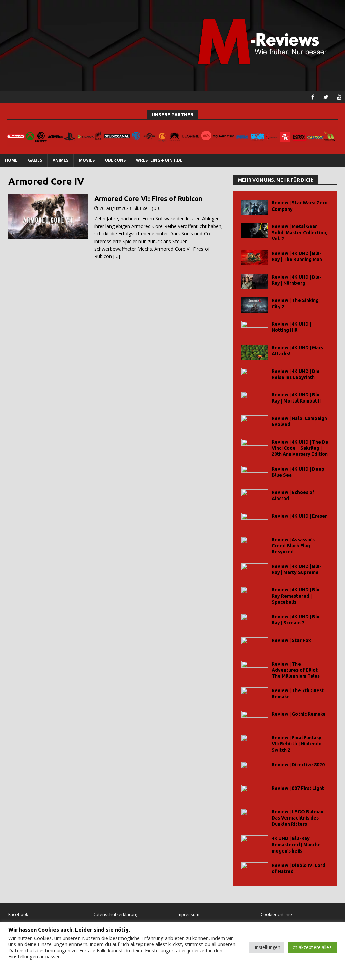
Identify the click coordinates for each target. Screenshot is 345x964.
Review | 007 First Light (298, 788)
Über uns (115, 160)
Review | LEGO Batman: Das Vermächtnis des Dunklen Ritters (298, 818)
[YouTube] (339, 97)
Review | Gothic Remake (299, 714)
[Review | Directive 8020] (254, 769)
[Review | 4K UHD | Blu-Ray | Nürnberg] (254, 281)
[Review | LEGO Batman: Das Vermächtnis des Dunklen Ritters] (254, 816)
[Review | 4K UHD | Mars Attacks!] (254, 352)
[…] (116, 256)
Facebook (18, 914)
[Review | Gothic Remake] (254, 718)
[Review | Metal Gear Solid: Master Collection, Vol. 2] (254, 230)
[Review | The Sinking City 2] (254, 305)
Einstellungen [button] (266, 947)
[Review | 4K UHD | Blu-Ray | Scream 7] (254, 621)
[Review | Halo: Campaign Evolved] (254, 422)
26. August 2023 (115, 208)
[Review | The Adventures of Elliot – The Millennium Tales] (254, 668)
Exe (144, 208)
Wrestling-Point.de (159, 160)
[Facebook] (313, 97)
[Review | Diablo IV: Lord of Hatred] (254, 869)
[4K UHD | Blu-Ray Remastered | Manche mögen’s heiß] (254, 842)
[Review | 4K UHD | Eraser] (254, 520)
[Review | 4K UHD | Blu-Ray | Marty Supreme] (254, 570)
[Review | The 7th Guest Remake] (254, 695)
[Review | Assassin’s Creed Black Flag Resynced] (254, 544)
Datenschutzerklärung (115, 914)
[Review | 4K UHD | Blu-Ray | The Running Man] (254, 257)
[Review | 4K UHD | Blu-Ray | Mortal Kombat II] (254, 399)
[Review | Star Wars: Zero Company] (254, 207)
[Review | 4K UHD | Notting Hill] (254, 328)
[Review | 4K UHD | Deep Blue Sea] (254, 473)
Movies (87, 160)
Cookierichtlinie (276, 914)
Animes (60, 160)
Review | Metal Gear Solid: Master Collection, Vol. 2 (299, 232)
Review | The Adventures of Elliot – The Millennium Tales (296, 670)
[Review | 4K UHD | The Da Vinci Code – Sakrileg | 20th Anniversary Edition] (254, 446)
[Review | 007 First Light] (254, 792)
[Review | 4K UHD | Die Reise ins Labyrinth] (254, 375)
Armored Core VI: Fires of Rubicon (148, 198)
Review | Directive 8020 (298, 764)
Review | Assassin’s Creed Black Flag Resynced (293, 545)
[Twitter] (326, 97)
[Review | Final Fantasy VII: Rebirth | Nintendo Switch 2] (254, 742)
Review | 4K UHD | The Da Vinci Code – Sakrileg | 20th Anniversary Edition (300, 448)
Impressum (188, 914)
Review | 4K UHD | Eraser (299, 516)
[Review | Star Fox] (254, 644)
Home (11, 160)
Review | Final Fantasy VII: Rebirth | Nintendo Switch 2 (297, 743)
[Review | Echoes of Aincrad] (254, 497)
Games (35, 160)
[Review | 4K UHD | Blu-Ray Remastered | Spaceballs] (254, 594)
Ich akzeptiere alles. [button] (312, 947)
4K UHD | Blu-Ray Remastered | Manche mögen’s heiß (296, 844)
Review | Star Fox (291, 640)
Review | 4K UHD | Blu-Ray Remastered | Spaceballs (296, 596)
